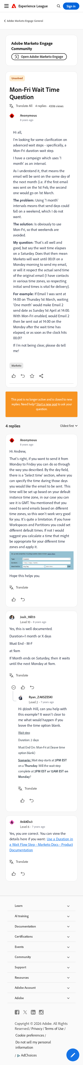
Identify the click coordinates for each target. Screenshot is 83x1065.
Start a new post (46, 404)
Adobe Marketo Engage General (25, 20)
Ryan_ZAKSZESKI (41, 697)
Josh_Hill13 (27, 617)
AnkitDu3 (26, 822)
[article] (41, 520)
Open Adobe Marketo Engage (42, 56)
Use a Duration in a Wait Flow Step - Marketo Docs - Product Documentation (41, 844)
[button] (24, 106)
